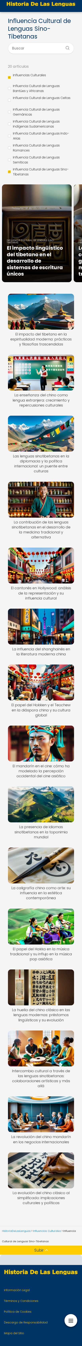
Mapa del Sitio (14, 1333)
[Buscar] (66, 47)
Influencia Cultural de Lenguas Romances (36, 148)
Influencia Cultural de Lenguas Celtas (41, 98)
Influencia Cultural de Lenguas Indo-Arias (41, 136)
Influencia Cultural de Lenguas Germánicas (36, 112)
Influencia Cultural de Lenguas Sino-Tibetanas (41, 172)
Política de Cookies (17, 1312)
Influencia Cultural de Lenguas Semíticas (36, 160)
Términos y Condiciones (21, 1301)
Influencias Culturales (29, 75)
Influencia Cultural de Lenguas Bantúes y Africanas (36, 88)
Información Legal (17, 1290)
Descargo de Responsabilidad (26, 1322)
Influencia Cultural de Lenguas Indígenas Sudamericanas (36, 124)
